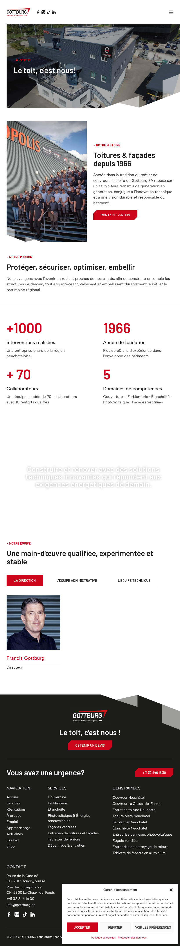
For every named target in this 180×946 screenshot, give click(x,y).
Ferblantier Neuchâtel (130, 822)
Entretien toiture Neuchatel (134, 810)
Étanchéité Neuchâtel (130, 828)
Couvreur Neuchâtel (129, 797)
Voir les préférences (153, 927)
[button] (171, 890)
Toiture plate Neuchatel (131, 816)
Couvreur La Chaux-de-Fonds (136, 804)
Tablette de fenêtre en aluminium (139, 853)
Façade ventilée (125, 840)
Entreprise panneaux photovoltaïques (143, 834)
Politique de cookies (103, 937)
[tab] (25, 580)
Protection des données (132, 937)
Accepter (82, 927)
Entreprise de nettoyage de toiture (140, 847)
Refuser (115, 927)
